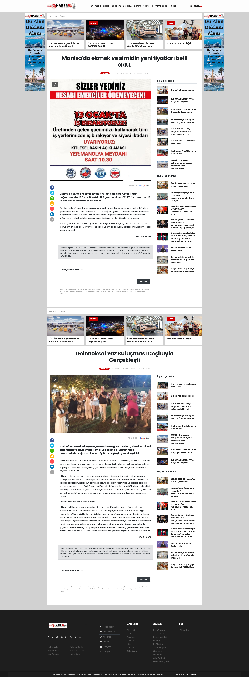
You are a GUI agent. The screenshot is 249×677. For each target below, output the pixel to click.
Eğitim (137, 5)
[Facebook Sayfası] (49, 637)
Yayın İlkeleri (53, 650)
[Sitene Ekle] (81, 637)
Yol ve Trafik (158, 633)
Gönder (143, 281)
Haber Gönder (76, 654)
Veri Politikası (53, 654)
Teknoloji (148, 5)
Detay (181, 674)
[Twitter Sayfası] (53, 637)
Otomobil (96, 5)
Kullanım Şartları (77, 647)
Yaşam (62, 16)
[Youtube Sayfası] (63, 637)
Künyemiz (107, 646)
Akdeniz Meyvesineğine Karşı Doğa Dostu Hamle (183, 121)
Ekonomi (127, 5)
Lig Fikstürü (158, 644)
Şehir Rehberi (159, 658)
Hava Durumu (159, 630)
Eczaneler (157, 640)
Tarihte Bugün (159, 647)
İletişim (106, 651)
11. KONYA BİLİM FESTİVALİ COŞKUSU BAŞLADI (182, 100)
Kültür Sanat (161, 5)
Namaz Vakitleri (160, 637)
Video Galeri (109, 632)
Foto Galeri (108, 627)
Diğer (174, 5)
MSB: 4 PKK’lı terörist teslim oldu (181, 249)
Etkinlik (62, 311)
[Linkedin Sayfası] (67, 637)
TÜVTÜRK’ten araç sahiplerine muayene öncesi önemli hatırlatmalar (181, 164)
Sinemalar (157, 651)
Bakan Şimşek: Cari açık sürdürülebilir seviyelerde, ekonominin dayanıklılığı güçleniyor (183, 223)
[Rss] (72, 637)
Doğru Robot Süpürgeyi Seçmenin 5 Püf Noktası (182, 270)
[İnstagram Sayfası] (58, 637)
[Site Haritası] (76, 637)
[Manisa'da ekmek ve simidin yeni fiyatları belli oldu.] (100, 129)
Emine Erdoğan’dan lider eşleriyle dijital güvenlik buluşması (183, 260)
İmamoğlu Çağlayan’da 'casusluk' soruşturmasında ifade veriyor (182, 196)
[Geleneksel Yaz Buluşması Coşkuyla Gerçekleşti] (100, 403)
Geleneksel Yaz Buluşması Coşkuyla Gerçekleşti (183, 110)
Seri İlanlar (157, 654)
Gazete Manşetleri (161, 661)
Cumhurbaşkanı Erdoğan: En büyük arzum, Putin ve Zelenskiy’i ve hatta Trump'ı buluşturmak (183, 237)
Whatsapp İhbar (77, 650)
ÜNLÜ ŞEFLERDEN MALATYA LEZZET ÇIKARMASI (183, 185)
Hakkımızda (53, 647)
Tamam (192, 674)
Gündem (116, 5)
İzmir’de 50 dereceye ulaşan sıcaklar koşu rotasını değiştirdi (181, 132)
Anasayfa (53, 16)
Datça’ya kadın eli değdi (182, 90)
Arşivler (106, 641)
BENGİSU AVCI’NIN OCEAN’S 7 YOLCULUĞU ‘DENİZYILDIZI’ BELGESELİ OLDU (183, 210)
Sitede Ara (184, 630)
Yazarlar (107, 637)
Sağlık (106, 5)
